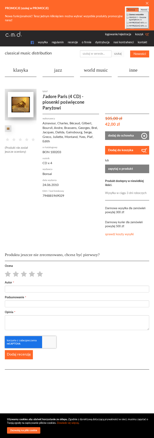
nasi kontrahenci (123, 42)
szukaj (118, 53)
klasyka (20, 70)
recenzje (73, 42)
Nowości (140, 53)
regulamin (58, 42)
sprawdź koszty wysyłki (119, 234)
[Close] (147, 3)
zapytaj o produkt (120, 168)
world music (96, 70)
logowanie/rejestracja (118, 34)
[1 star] (7, 274)
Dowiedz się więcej (68, 423)
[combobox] (95, 53)
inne (133, 70)
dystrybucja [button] (102, 42)
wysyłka (43, 42)
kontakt (142, 42)
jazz (58, 70)
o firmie (86, 42)
